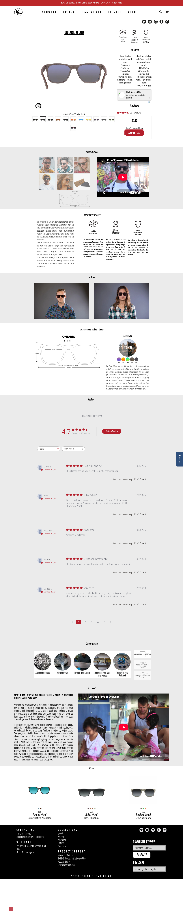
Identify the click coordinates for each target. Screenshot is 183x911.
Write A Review (112, 431)
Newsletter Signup (144, 841)
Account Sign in (64, 861)
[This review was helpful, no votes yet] (138, 479)
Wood (60, 833)
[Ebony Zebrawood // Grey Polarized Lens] (96, 119)
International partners (66, 864)
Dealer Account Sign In (25, 852)
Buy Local (138, 863)
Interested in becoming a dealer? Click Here (31, 847)
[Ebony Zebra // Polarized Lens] (50, 119)
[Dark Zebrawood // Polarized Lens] (35, 119)
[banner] (18, 13)
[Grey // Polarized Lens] (43, 119)
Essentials (92, 12)
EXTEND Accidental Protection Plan (71, 858)
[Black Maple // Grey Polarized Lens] (104, 119)
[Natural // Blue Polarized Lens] (81, 119)
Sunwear (49, 12)
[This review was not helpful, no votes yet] (143, 479)
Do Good (115, 12)
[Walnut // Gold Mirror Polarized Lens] (89, 119)
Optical (70, 12)
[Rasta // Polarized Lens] (66, 119)
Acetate (61, 836)
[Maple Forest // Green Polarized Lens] (112, 119)
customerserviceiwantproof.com (30, 836)
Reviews (134, 106)
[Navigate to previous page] (72, 622)
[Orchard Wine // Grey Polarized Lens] (73, 128)
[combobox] (48, 449)
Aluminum (62, 840)
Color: (74, 114)
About (133, 12)
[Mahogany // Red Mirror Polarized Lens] (73, 119)
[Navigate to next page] (110, 622)
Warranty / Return (65, 855)
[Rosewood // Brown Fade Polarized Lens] (58, 119)
